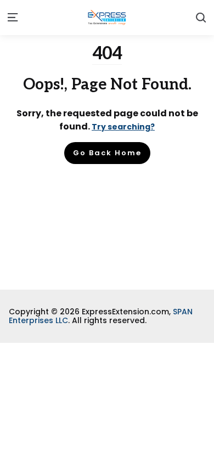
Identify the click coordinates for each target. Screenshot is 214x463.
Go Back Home (107, 153)
